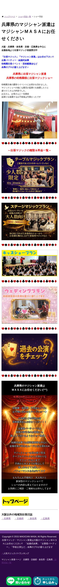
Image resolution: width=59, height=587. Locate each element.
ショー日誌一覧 (24, 16)
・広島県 (45, 518)
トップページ (9, 16)
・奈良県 (32, 518)
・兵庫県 (6, 518)
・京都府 (19, 518)
